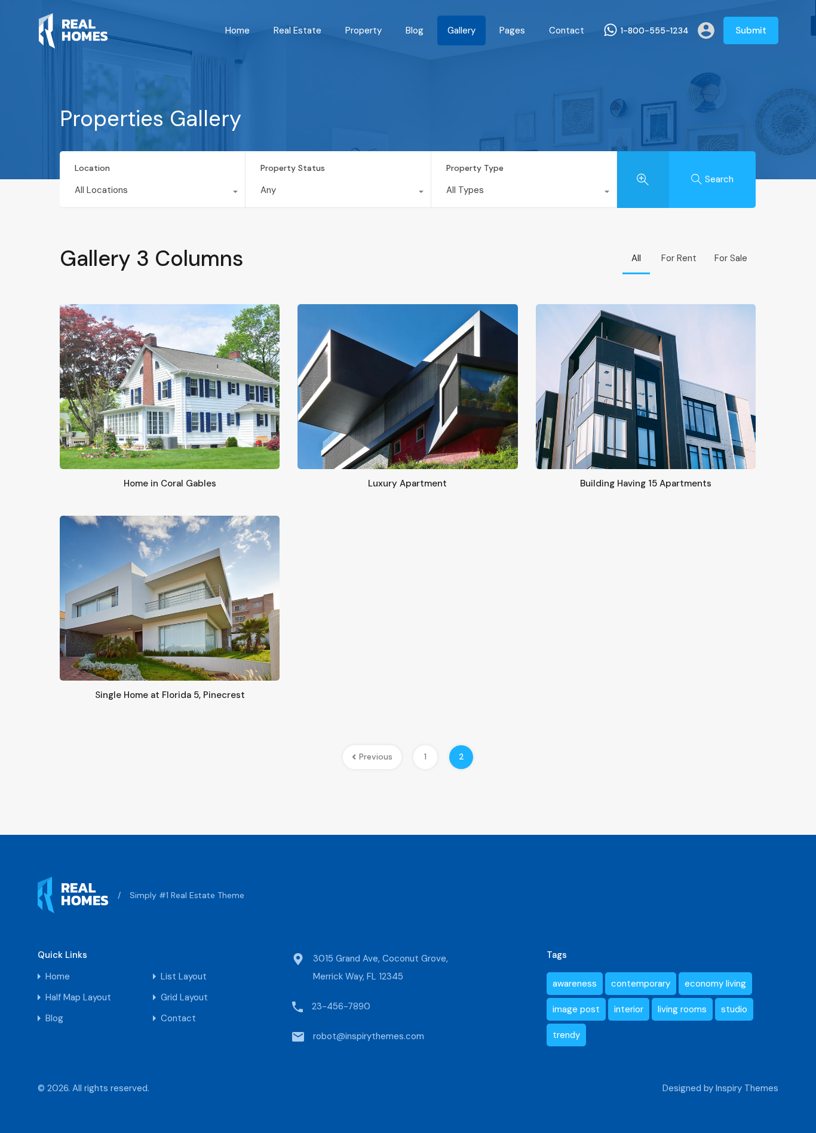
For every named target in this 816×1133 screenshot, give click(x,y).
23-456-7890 (341, 1006)
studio (734, 1009)
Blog (415, 30)
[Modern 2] (73, 44)
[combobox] (152, 193)
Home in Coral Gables (170, 483)
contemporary (640, 984)
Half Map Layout (78, 997)
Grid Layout (184, 997)
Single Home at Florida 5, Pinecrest (170, 695)
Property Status (292, 168)
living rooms (682, 1009)
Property (363, 30)
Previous (375, 756)
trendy (566, 1035)
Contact (566, 30)
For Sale (730, 258)
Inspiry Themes (747, 1088)
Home (237, 30)
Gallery (461, 30)
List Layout (184, 976)
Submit (750, 30)
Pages (512, 30)
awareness (575, 984)
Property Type (475, 168)
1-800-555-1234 (655, 31)
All (636, 258)
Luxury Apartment (407, 483)
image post (576, 1009)
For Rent (679, 258)
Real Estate (297, 30)
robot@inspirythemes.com (368, 1036)
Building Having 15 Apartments (645, 483)
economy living (715, 984)
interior (628, 1009)
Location (92, 168)
